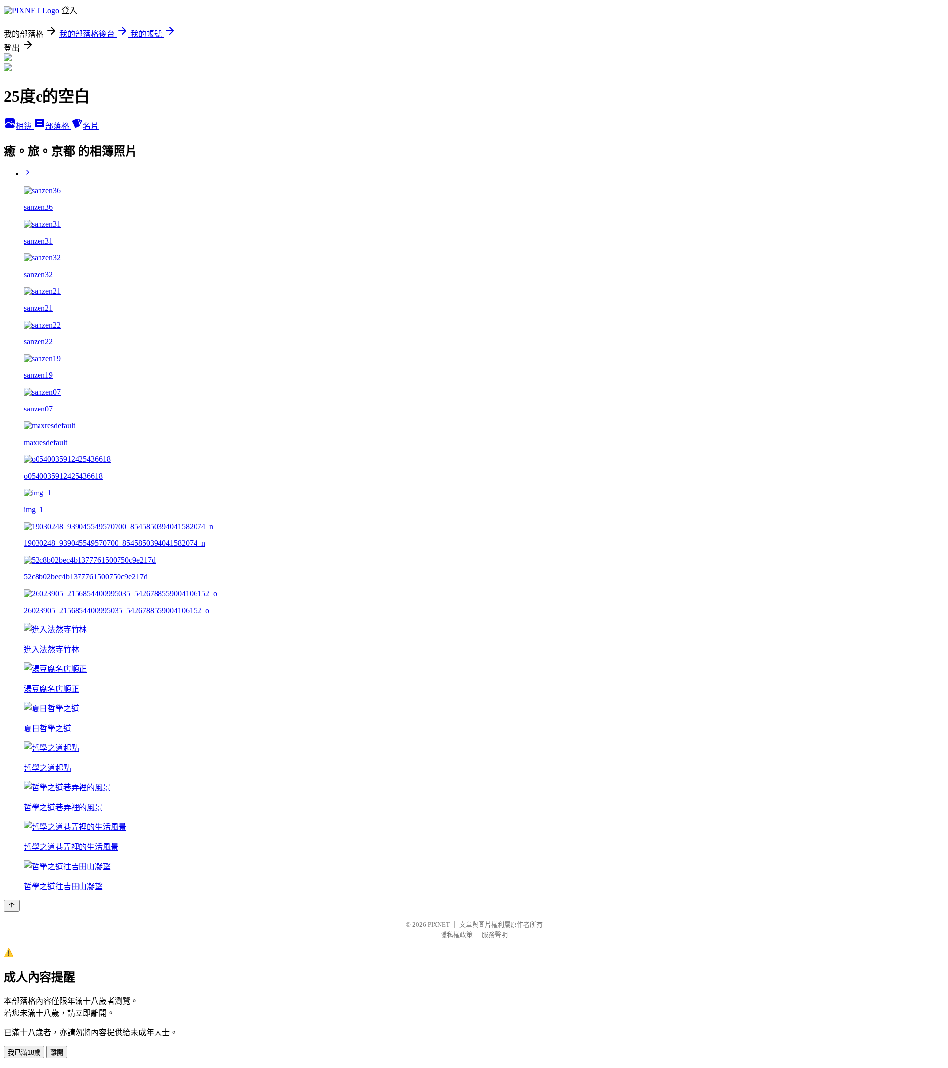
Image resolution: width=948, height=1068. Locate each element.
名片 (91, 126)
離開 (56, 1052)
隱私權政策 (456, 934)
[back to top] (12, 906)
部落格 (58, 126)
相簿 (25, 126)
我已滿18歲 (24, 1052)
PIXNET (439, 924)
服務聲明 (495, 934)
